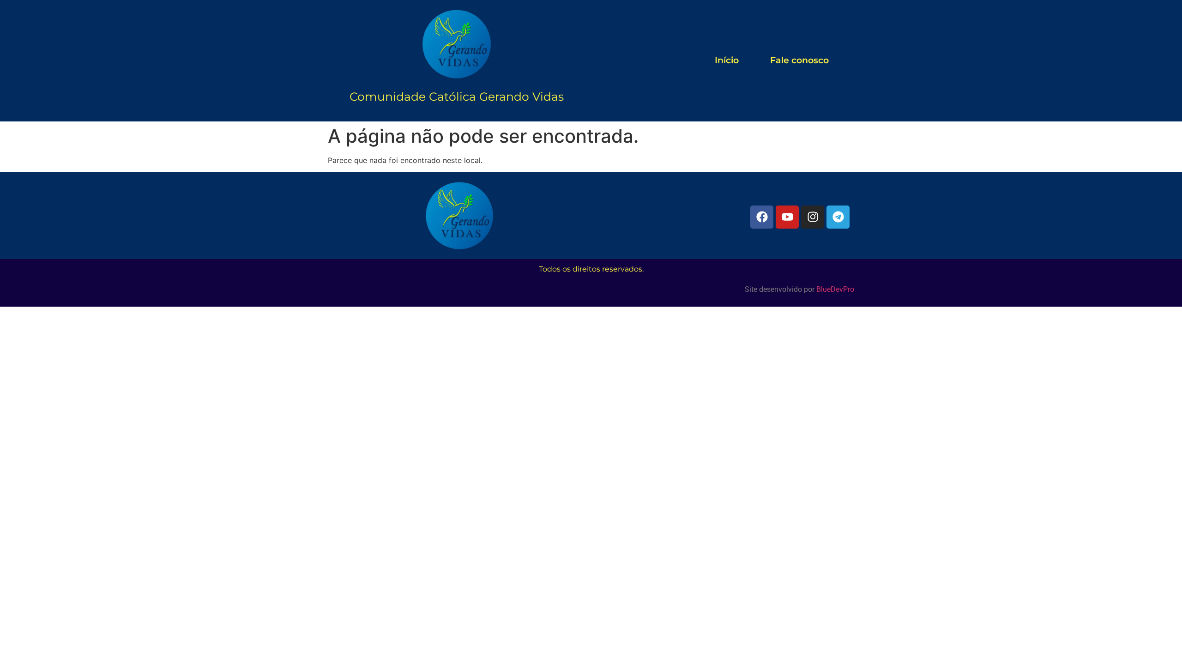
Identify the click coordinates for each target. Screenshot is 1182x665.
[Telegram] (838, 217)
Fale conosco (799, 60)
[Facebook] (761, 217)
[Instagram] (812, 217)
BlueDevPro (835, 289)
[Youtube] (787, 217)
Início (727, 60)
